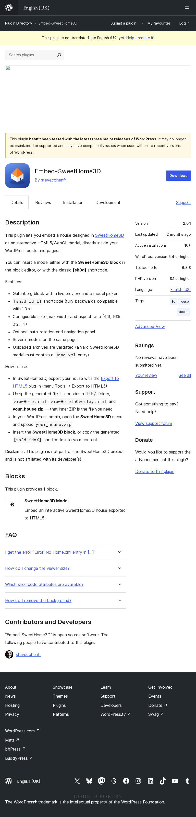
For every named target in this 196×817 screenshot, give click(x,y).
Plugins (59, 705)
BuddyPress (19, 758)
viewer (183, 312)
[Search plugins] (59, 55)
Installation (73, 202)
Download (178, 175)
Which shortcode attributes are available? (44, 584)
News (10, 696)
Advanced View (150, 326)
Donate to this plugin (154, 471)
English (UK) (28, 781)
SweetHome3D (109, 235)
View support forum (153, 423)
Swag (156, 714)
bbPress (15, 749)
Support (183, 202)
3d (173, 301)
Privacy (12, 714)
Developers (111, 705)
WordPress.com (22, 730)
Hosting (12, 705)
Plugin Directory (18, 23)
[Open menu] (188, 7)
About (10, 687)
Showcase (62, 687)
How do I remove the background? (38, 600)
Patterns (61, 714)
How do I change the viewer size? (37, 568)
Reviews (43, 202)
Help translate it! (140, 38)
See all (185, 375)
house (184, 301)
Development (107, 202)
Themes (60, 696)
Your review (146, 375)
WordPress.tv (116, 714)
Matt (12, 740)
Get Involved (160, 687)
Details (16, 202)
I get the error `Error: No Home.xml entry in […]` (50, 552)
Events (154, 696)
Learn (106, 687)
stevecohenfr (53, 180)
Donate (157, 705)
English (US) (180, 289)
